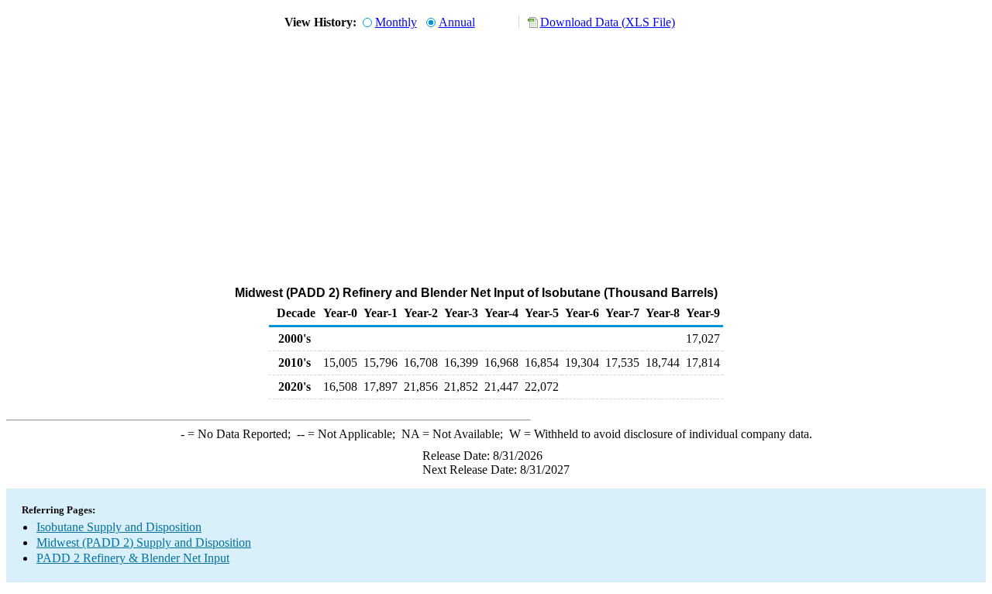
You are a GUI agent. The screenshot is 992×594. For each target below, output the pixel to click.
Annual (457, 22)
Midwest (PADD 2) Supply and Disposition (143, 542)
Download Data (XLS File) (607, 22)
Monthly (396, 22)
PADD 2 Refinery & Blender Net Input (132, 558)
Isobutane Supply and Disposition (119, 527)
